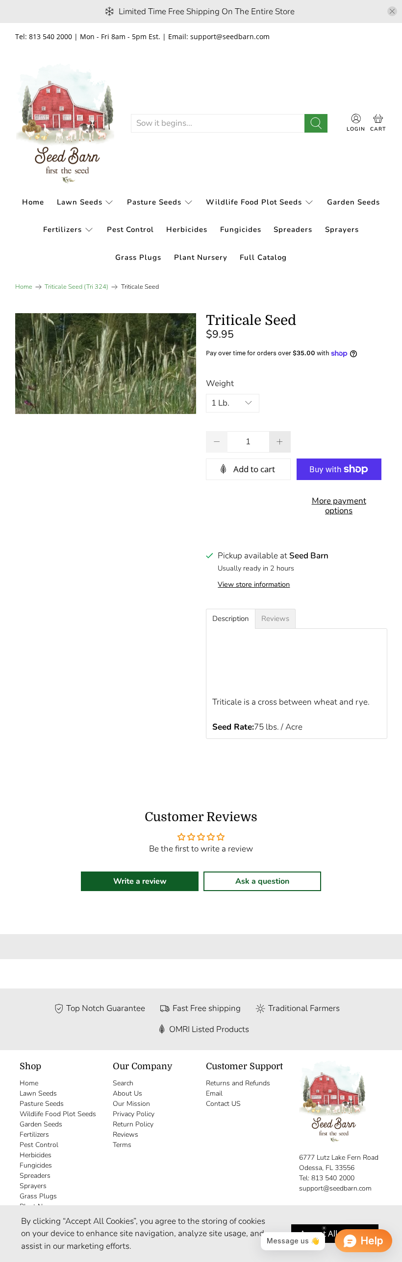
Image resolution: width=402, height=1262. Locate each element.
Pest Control (130, 229)
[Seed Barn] (65, 123)
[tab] (230, 619)
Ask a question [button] (262, 881)
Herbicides (186, 229)
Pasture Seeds (154, 202)
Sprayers (342, 229)
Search (123, 1083)
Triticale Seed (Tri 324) (76, 287)
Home (33, 202)
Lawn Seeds (79, 202)
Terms (122, 1144)
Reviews (125, 1134)
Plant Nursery (200, 257)
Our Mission (131, 1103)
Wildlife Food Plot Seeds (254, 202)
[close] (392, 11)
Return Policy (133, 1124)
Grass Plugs (138, 257)
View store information (254, 584)
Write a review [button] (140, 881)
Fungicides (240, 229)
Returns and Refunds (238, 1083)
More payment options (339, 505)
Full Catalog (263, 257)
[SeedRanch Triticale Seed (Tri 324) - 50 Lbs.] (106, 363)
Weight (220, 383)
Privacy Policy (133, 1114)
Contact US (223, 1103)
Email (214, 1093)
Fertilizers (62, 229)
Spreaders (293, 229)
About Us (127, 1093)
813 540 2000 (332, 1178)
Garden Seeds (353, 202)
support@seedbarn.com (335, 1188)
